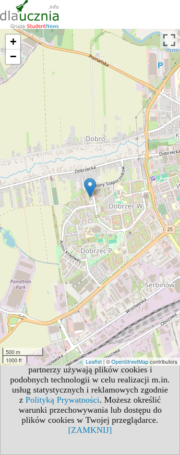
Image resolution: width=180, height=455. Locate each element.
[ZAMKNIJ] (90, 430)
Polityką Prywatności (62, 400)
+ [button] (13, 42)
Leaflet (94, 361)
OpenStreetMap (129, 361)
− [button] (13, 56)
